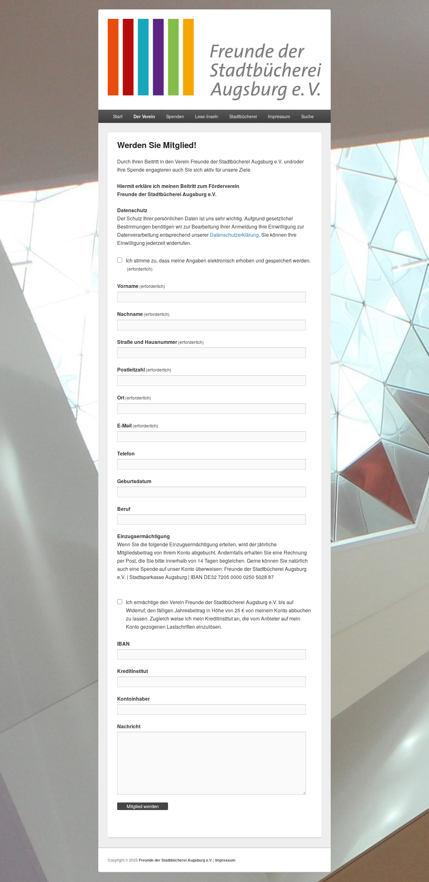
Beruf (123, 508)
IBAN (123, 643)
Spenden (175, 116)
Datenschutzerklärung (234, 234)
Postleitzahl (144, 369)
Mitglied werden (143, 806)
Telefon (126, 453)
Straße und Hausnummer (160, 341)
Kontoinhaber (133, 698)
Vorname (141, 285)
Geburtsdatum (134, 481)
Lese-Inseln (206, 116)
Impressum (279, 116)
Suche (307, 116)
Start (117, 116)
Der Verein (144, 116)
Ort (134, 397)
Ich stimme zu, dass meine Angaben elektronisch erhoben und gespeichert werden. (218, 264)
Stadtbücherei (243, 116)
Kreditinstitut (132, 671)
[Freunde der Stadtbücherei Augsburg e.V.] (214, 98)
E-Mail (137, 425)
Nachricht (128, 726)
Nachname (143, 313)
